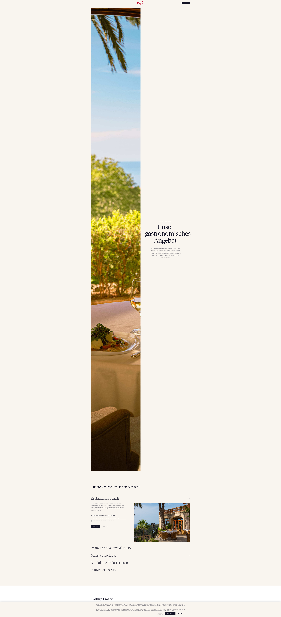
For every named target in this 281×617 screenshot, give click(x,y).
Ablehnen (180, 613)
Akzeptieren (170, 613)
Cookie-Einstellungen (160, 614)
